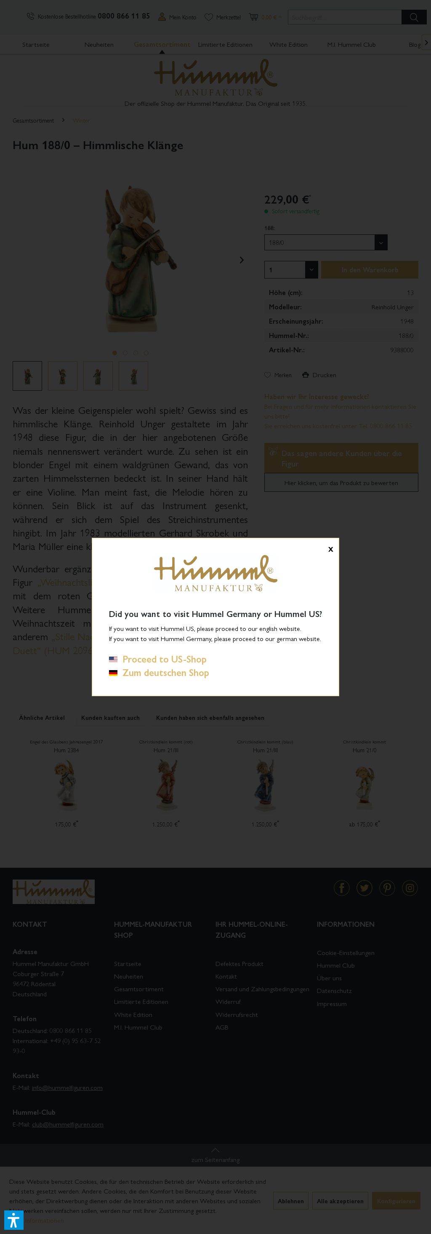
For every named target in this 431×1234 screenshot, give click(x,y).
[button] (14, 1220)
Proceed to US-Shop (162, 658)
